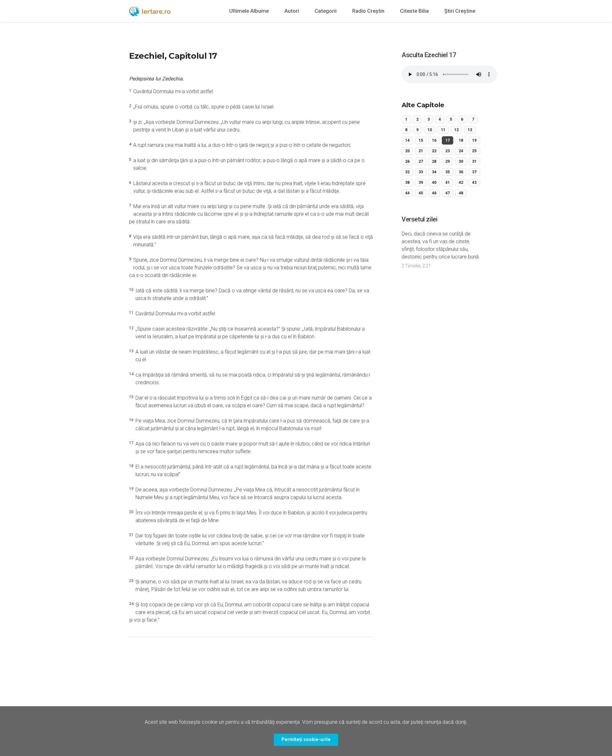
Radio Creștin (368, 11)
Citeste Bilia (414, 11)
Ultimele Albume (249, 11)
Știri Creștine (459, 11)
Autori (291, 11)
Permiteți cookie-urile (306, 739)
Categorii (326, 11)
